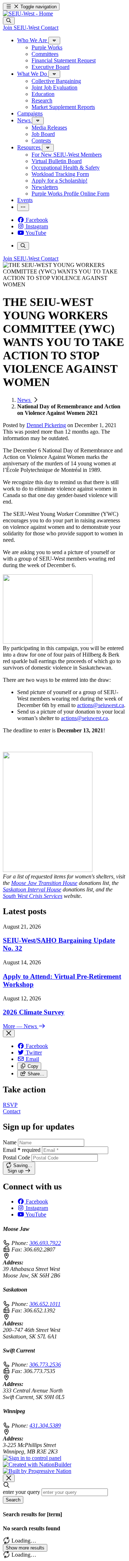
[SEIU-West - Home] (28, 13)
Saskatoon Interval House (32, 889)
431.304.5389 (45, 1425)
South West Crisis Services (32, 896)
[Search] (9, 21)
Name (9, 1142)
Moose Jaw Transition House (44, 883)
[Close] (9, 1033)
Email (21, 1150)
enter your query (21, 1492)
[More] (54, 40)
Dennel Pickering (46, 425)
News (24, 400)
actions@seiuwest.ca (100, 705)
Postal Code (16, 1157)
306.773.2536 (45, 1365)
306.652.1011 (45, 1304)
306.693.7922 (45, 1243)
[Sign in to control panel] (32, 1458)
